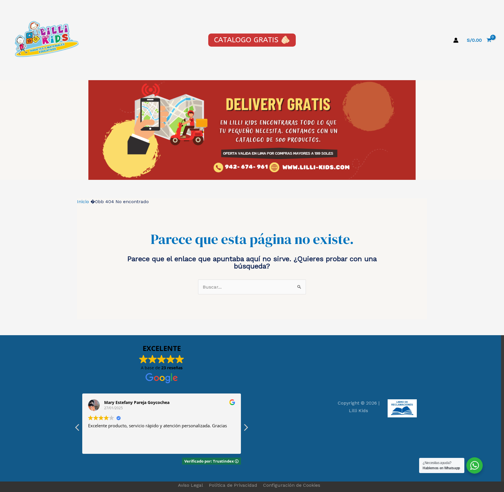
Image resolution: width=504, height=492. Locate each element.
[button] (246, 429)
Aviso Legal (190, 485)
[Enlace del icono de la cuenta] (456, 40)
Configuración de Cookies (291, 485)
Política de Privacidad (233, 485)
